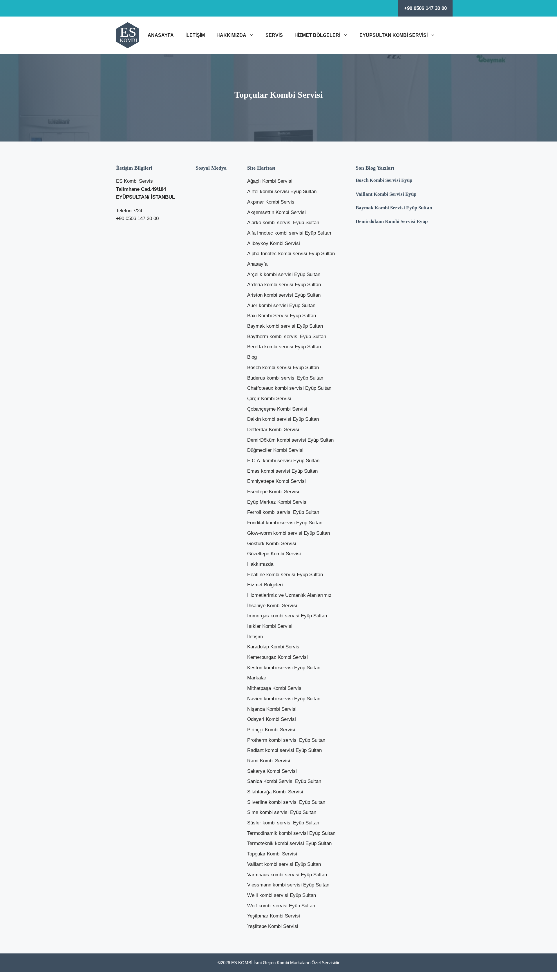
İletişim (195, 35)
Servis (274, 35)
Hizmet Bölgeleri (317, 35)
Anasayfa (161, 35)
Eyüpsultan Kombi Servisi (393, 35)
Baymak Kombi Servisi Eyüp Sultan (394, 208)
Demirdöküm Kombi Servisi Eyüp (392, 221)
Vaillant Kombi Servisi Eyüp (386, 194)
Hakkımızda (231, 35)
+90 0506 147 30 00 (425, 8)
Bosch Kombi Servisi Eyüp (384, 180)
